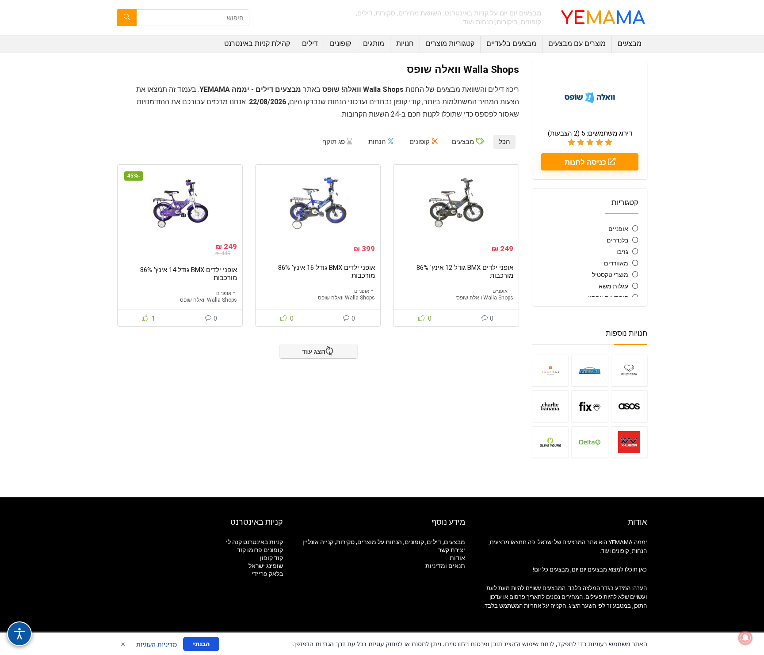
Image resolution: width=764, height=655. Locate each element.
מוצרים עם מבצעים (577, 43)
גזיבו (622, 251)
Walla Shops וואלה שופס (484, 298)
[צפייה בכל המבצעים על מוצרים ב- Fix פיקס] (589, 406)
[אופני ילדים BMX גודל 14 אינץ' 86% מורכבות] (180, 203)
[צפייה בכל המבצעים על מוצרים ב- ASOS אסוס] (629, 406)
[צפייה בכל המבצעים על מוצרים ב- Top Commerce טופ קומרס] (550, 370)
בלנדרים (617, 240)
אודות (457, 557)
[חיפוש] (127, 17)
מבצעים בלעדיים (511, 43)
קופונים (340, 43)
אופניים (618, 228)
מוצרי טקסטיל (610, 274)
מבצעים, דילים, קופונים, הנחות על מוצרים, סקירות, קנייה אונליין (383, 541)
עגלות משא (613, 286)
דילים (310, 43)
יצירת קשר (451, 549)
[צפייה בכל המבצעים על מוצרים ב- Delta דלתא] (589, 442)
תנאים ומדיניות (445, 565)
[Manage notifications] (745, 638)
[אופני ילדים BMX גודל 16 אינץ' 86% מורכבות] (318, 203)
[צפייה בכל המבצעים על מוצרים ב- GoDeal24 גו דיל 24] (589, 370)
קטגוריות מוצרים (450, 43)
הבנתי (201, 644)
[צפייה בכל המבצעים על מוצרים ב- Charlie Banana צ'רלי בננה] (550, 406)
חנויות (405, 43)
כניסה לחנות (586, 162)
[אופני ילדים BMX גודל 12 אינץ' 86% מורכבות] (456, 203)
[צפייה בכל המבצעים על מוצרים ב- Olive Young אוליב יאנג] (550, 442)
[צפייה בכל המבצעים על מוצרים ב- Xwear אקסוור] (629, 442)
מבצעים (630, 43)
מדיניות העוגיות (156, 644)
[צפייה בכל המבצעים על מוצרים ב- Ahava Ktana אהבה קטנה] (629, 370)
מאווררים (616, 263)
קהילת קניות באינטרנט (257, 43)
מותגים (373, 43)
